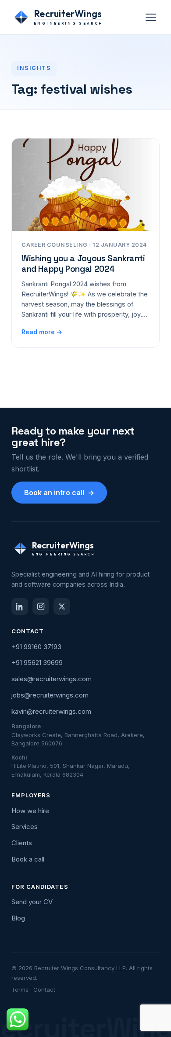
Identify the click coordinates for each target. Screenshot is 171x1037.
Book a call (27, 859)
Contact (44, 989)
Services (24, 826)
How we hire (30, 811)
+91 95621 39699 (37, 662)
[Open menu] (151, 17)
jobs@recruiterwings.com (50, 695)
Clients (21, 843)
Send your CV (32, 902)
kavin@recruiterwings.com (51, 711)
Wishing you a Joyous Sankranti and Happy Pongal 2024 (83, 263)
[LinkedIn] (19, 606)
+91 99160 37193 (36, 647)
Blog (18, 918)
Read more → (41, 332)
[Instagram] (40, 606)
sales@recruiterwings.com (51, 679)
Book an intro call (59, 492)
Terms (19, 989)
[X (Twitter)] (61, 606)
